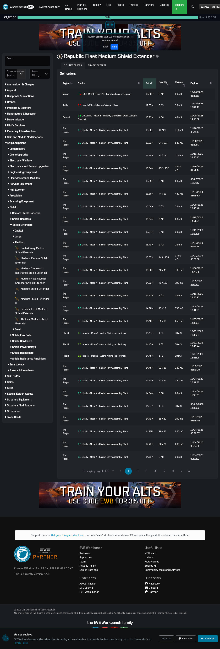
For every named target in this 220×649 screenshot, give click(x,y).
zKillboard (150, 553)
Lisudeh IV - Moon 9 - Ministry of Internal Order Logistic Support (107, 118)
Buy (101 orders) (97, 65)
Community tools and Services (162, 569)
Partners (84, 553)
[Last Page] (188, 471)
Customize (187, 638)
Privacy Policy (21, 643)
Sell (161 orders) (73, 65)
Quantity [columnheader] (163, 82)
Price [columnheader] (148, 83)
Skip (105, 47)
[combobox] (11, 74)
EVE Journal (86, 587)
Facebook (154, 583)
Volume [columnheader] (179, 82)
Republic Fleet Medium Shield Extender (31, 311)
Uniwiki (149, 557)
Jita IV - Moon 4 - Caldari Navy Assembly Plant (103, 130)
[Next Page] (181, 471)
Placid (66, 333)
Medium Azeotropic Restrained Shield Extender (31, 270)
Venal (65, 94)
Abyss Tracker (87, 583)
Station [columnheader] (81, 83)
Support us (85, 557)
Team (82, 561)
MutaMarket (152, 561)
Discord (153, 587)
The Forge (66, 130)
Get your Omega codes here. (67, 535)
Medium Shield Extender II (32, 301)
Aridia (65, 105)
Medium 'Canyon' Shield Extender (31, 260)
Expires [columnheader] (194, 83)
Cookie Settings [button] (88, 569)
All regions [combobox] (37, 75)
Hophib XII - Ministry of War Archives (98, 105)
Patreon (153, 592)
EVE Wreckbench (89, 592)
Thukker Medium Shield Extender (31, 321)
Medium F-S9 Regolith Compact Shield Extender (31, 280)
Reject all (166, 638)
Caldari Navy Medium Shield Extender (30, 250)
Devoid (66, 117)
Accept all (209, 638)
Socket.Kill (151, 565)
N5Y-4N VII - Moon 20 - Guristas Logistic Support (104, 94)
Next (114, 47)
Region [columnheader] (66, 83)
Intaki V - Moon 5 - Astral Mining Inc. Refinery (102, 333)
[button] (18, 6)
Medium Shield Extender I (32, 290)
